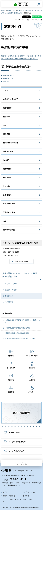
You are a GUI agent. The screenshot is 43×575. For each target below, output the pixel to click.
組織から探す (11, 10)
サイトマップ (7, 492)
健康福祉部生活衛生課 (11, 248)
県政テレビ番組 (15, 433)
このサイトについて (30, 492)
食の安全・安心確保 (10, 143)
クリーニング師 (11, 284)
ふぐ (4, 221)
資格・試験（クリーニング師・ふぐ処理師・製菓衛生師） (20, 275)
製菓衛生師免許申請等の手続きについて (20, 338)
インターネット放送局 (17, 442)
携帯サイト (27, 496)
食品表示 (6, 117)
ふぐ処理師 (9, 302)
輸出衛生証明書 (9, 230)
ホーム (3, 10)
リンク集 (6, 186)
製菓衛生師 (7, 169)
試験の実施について (10, 76)
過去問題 (6, 81)
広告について (27, 499)
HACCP (6, 160)
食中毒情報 (7, 195)
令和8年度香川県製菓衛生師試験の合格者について (22, 321)
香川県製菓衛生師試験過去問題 (17, 333)
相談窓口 (6, 134)
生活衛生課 (20, 10)
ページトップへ (21, 464)
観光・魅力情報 (21, 413)
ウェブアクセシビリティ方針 (12, 500)
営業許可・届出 (9, 212)
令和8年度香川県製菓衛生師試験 (17, 328)
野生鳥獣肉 (7, 177)
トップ (5, 90)
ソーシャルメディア (16, 451)
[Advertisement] (21, 536)
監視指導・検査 (9, 204)
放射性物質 (7, 108)
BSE (4, 125)
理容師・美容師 (11, 290)
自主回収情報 (8, 151)
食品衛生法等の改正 (10, 99)
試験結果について (9, 78)
